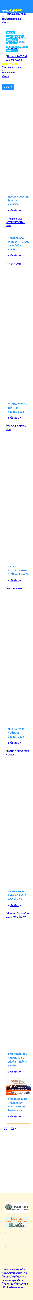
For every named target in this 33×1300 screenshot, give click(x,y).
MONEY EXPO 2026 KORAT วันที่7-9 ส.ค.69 (17, 895)
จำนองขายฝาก (14, 36)
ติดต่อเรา (12, 50)
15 (12, 1128)
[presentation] (18, 123)
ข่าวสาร (11, 43)
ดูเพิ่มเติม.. (14, 210)
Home (10, 32)
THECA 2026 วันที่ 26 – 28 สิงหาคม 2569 (17, 408)
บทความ (11, 39)
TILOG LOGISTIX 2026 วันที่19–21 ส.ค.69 (18, 570)
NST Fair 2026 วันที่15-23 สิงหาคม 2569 (16, 733)
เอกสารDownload (16, 47)
